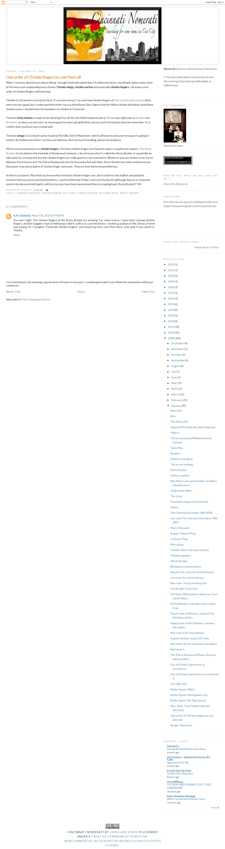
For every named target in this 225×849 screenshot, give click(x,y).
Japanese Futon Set (178, 762)
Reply (16, 234)
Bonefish (11, 122)
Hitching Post (108, 193)
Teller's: (175, 432)
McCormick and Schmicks (129, 100)
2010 (171, 332)
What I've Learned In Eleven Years (186, 799)
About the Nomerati (176, 184)
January (176, 405)
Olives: (174, 507)
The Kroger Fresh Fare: (184, 588)
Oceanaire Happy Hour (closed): (189, 501)
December (177, 343)
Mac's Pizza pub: (180, 528)
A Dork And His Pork (179, 770)
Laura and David (123, 832)
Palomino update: (180, 555)
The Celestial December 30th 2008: (191, 512)
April (174, 388)
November (177, 349)
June (174, 377)
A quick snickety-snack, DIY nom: (190, 638)
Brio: (173, 416)
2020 (171, 275)
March (175, 394)
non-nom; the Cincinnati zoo (187, 577)
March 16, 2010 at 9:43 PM (48, 215)
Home (81, 291)
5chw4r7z (173, 746)
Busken (140, 117)
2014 (171, 309)
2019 (171, 281)
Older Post (148, 291)
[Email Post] (46, 190)
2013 (171, 315)
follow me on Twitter (206, 247)
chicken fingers (28, 193)
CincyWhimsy (175, 781)
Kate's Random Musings (181, 796)
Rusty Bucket (129, 193)
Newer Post (13, 291)
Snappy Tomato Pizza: (183, 533)
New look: (176, 410)
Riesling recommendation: (186, 566)
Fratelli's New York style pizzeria (189, 550)
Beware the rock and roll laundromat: (192, 572)
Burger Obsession (181, 725)
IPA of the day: (179, 561)
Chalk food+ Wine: (181, 490)
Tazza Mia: (176, 447)
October (176, 354)
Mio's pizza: (177, 544)
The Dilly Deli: (178, 684)
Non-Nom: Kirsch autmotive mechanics (193, 643)
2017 (171, 292)
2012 (171, 321)
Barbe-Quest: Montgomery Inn (189, 695)
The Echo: (176, 496)
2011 (171, 326)
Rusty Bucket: (178, 470)
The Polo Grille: (179, 421)
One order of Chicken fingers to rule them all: (44, 77)
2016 (171, 298)
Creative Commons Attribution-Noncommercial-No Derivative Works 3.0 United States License (112, 841)
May (174, 383)
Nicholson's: (177, 649)
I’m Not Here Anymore (180, 773)
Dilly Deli (69, 193)
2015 (171, 304)
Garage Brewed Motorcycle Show (186, 749)
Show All (215, 807)
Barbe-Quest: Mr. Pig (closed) (188, 700)
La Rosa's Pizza (179, 539)
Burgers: (175, 453)
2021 (171, 270)
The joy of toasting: (181, 464)
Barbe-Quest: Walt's (182, 689)
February (177, 400)
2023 (171, 264)
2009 (171, 338)
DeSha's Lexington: (181, 459)
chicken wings (51, 193)
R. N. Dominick (22, 215)
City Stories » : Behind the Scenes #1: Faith (188, 758)
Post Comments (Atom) (36, 299)
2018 (171, 287)
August (175, 366)
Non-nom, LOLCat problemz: (187, 632)
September (178, 360)
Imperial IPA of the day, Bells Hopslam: (193, 427)
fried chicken (87, 193)
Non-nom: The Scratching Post (188, 583)
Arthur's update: (180, 475)
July (173, 371)
